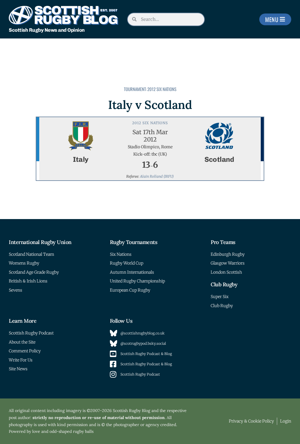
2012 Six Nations (161, 89)
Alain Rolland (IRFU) (157, 176)
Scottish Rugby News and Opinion (47, 30)
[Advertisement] (145, 54)
